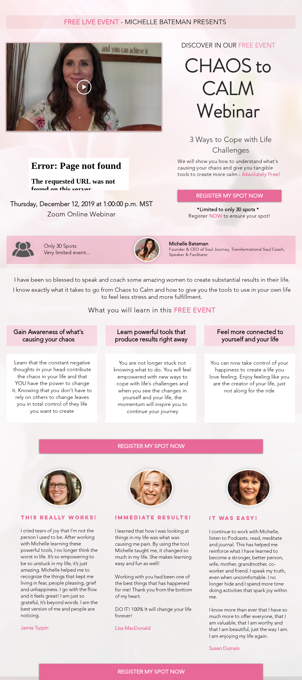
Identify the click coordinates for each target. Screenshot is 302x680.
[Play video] (84, 87)
